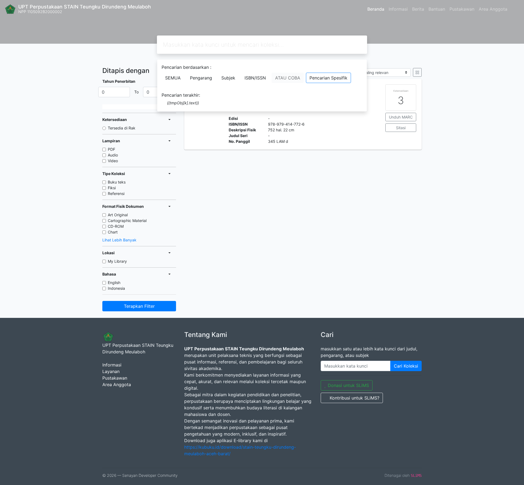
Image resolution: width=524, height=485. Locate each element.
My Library (117, 261)
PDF (111, 149)
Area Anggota (493, 9)
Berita (418, 9)
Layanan (111, 371)
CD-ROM (116, 226)
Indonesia (116, 288)
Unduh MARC (401, 117)
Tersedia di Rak (121, 128)
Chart (113, 232)
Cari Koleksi (406, 366)
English (114, 282)
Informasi (398, 9)
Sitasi (401, 127)
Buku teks (117, 182)
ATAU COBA (287, 78)
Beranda (375, 9)
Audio (113, 155)
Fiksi (112, 187)
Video (113, 160)
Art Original (118, 214)
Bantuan (436, 9)
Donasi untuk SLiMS (348, 385)
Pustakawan (461, 9)
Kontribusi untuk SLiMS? (354, 398)
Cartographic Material (127, 220)
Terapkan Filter (139, 306)
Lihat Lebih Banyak (119, 240)
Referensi (116, 193)
